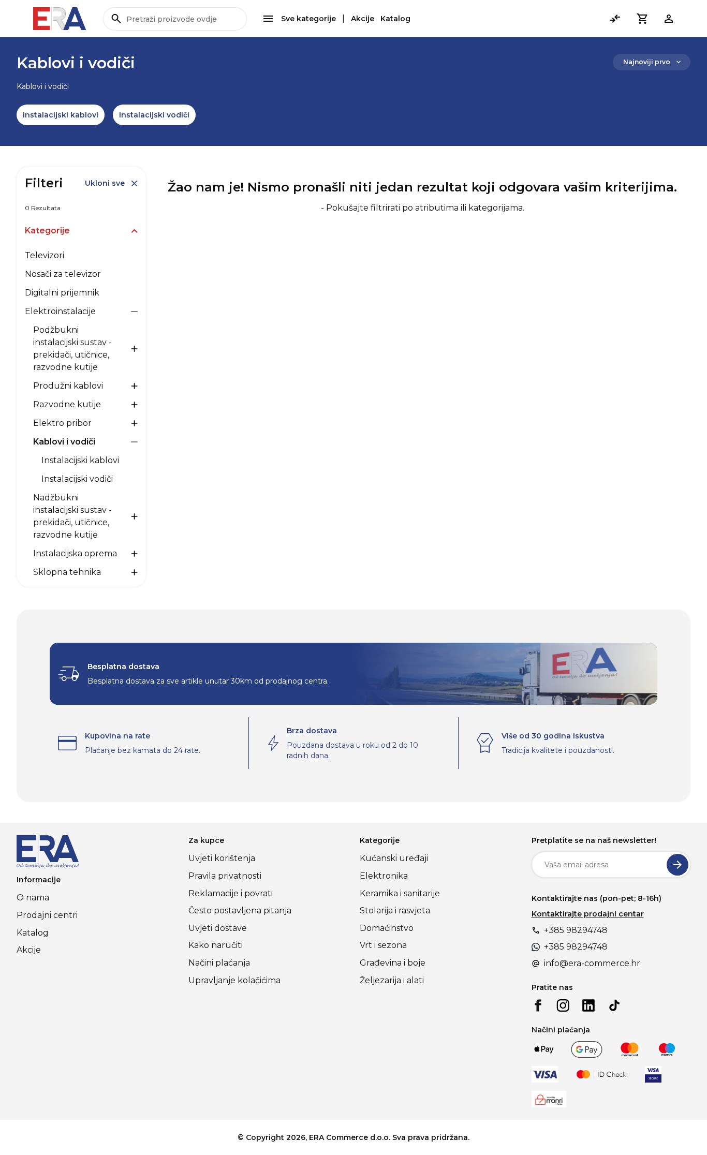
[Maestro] (667, 1049)
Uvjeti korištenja (221, 858)
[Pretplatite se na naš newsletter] (677, 865)
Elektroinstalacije (60, 311)
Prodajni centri (47, 915)
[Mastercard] (629, 1049)
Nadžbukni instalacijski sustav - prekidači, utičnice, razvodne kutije (72, 516)
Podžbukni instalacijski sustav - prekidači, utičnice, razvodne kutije (72, 348)
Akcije (362, 18)
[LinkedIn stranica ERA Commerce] (588, 1005)
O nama (33, 897)
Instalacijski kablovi (60, 115)
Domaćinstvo (387, 928)
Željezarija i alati (392, 980)
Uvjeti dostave (217, 928)
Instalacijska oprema (75, 553)
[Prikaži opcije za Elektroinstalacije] (134, 311)
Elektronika (384, 876)
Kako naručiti (215, 945)
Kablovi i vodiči (64, 442)
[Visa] (545, 1074)
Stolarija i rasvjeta (395, 910)
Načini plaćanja (219, 963)
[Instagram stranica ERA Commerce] (562, 1005)
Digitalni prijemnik (62, 293)
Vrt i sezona (383, 945)
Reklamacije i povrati (230, 893)
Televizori (44, 255)
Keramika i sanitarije (400, 893)
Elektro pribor (62, 423)
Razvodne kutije (67, 404)
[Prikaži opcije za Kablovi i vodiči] (134, 441)
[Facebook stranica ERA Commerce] (538, 1005)
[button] (642, 18)
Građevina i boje (392, 963)
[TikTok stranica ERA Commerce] (614, 1005)
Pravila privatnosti (224, 876)
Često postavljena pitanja (239, 910)
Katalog (395, 18)
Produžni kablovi (68, 386)
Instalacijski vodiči (154, 115)
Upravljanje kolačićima (234, 980)
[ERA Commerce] (59, 18)
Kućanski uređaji (394, 858)
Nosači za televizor (63, 274)
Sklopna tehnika (67, 572)
